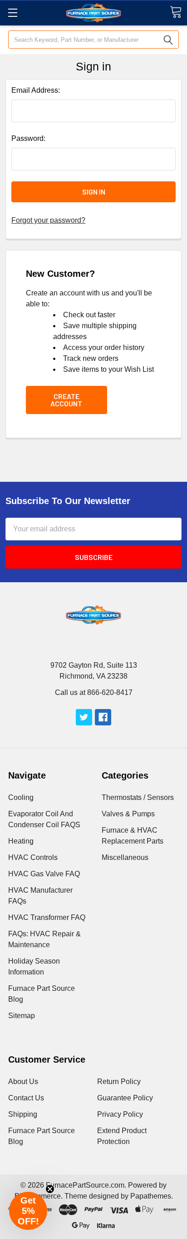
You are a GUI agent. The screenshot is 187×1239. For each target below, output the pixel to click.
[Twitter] (84, 717)
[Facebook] (103, 717)
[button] (28, 1211)
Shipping (22, 1114)
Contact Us (26, 1098)
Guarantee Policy (125, 1098)
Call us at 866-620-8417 (94, 692)
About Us (23, 1081)
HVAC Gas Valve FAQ (44, 874)
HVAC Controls (33, 857)
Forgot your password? (48, 220)
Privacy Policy (120, 1114)
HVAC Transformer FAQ (46, 917)
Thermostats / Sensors (138, 797)
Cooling (21, 797)
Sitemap (21, 1015)
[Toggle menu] (12, 12)
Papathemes (150, 1196)
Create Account (66, 400)
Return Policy (119, 1081)
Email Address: (35, 90)
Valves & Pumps (128, 814)
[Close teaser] (49, 1189)
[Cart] (175, 12)
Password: (28, 138)
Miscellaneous (125, 857)
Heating (21, 841)
